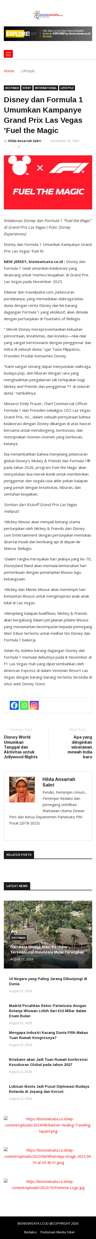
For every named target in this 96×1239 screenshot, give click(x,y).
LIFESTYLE (67, 88)
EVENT (27, 88)
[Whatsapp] (24, 705)
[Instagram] (34, 705)
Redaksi (30, 1232)
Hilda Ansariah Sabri (24, 141)
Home (9, 70)
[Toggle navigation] (8, 54)
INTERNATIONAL (46, 88)
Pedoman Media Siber (57, 1232)
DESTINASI (12, 88)
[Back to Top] (87, 1235)
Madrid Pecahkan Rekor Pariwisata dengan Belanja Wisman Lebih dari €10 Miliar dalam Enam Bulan (47, 1011)
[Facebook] (14, 705)
